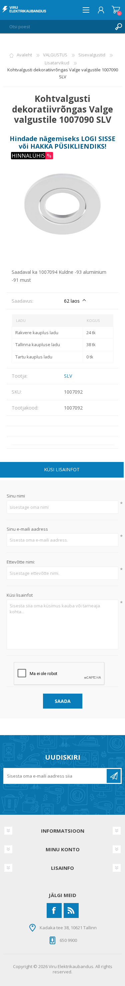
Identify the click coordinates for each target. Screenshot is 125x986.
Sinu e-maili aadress (27, 529)
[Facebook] (54, 910)
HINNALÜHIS (28, 155)
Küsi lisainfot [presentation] (62, 469)
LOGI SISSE (98, 138)
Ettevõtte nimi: (21, 562)
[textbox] (56, 26)
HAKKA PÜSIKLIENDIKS (67, 146)
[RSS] (71, 910)
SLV (68, 376)
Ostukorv (115, 10)
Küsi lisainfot (20, 595)
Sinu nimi (16, 496)
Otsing (118, 26)
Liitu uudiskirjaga (114, 776)
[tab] (62, 470)
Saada (63, 701)
